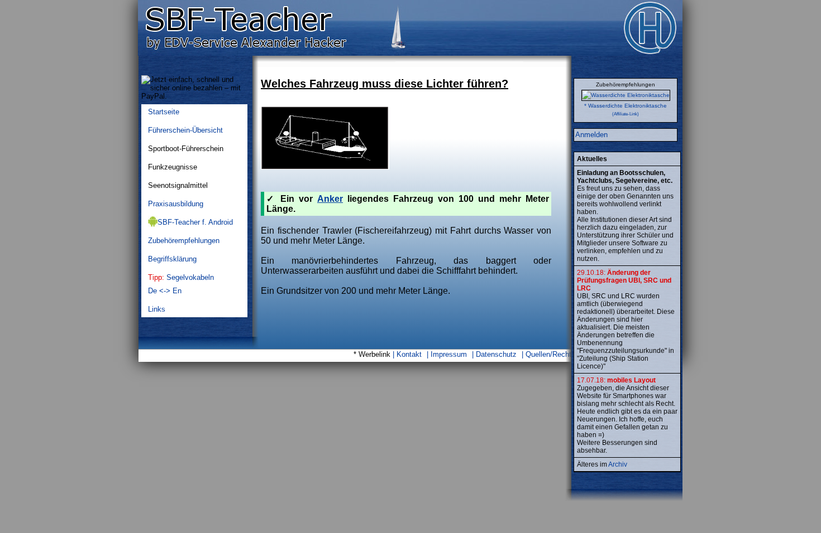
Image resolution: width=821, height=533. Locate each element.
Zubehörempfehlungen (183, 240)
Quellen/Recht (548, 354)
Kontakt (409, 354)
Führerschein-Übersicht (185, 130)
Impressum (449, 354)
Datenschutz (496, 354)
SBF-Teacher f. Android (195, 222)
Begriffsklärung (172, 259)
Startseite (163, 112)
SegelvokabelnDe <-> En (181, 284)
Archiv (617, 464)
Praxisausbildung (175, 204)
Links (156, 309)
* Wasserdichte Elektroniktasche (625, 106)
